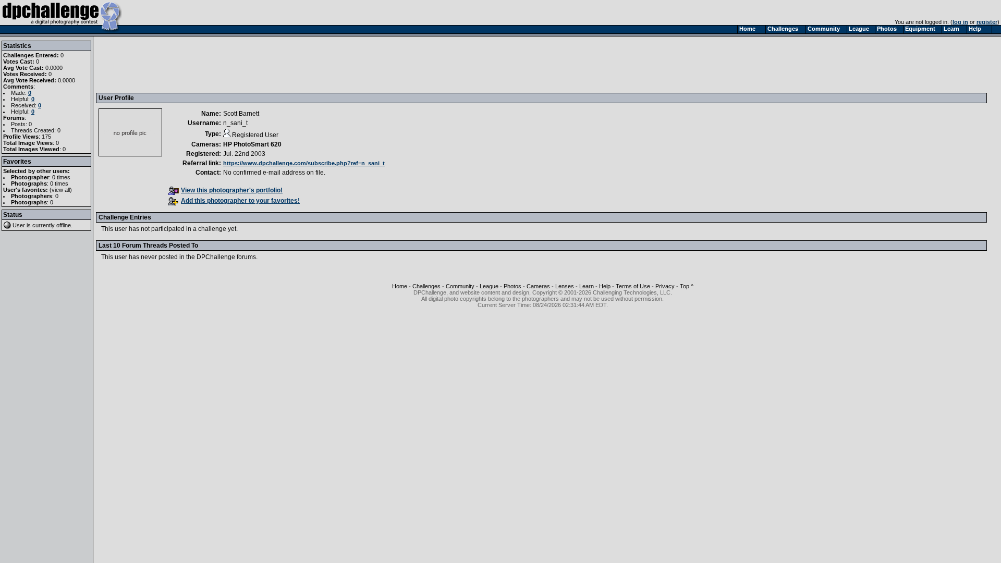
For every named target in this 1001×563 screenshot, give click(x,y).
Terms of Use (633, 286)
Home (399, 286)
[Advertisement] (288, 64)
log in (960, 22)
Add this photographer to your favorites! (240, 200)
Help (605, 286)
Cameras (538, 286)
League (489, 286)
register (986, 22)
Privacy (665, 286)
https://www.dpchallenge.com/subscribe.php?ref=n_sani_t (304, 163)
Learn (586, 286)
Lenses (564, 286)
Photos (512, 286)
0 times (61, 177)
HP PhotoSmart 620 (252, 144)
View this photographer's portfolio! (232, 190)
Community (460, 286)
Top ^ (686, 286)
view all (61, 190)
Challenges (426, 286)
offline (63, 225)
